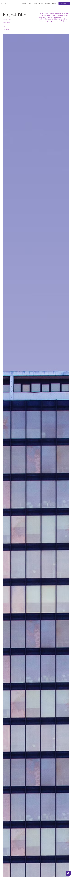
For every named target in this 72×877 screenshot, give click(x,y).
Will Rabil (4, 3)
